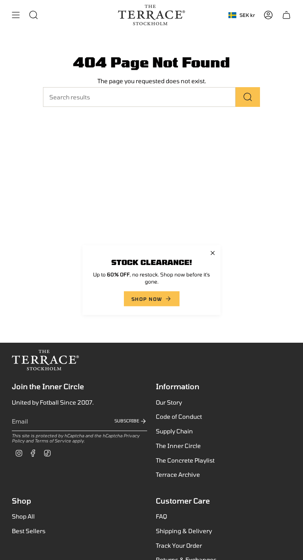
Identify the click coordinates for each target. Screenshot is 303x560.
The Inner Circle (178, 445)
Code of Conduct (179, 416)
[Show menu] (16, 15)
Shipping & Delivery (184, 530)
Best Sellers (28, 530)
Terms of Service (53, 440)
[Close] (213, 253)
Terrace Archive (178, 474)
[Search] (248, 97)
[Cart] (286, 15)
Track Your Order (179, 545)
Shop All (23, 516)
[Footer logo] (45, 360)
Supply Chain (174, 431)
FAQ (161, 516)
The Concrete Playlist (185, 460)
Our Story (169, 402)
